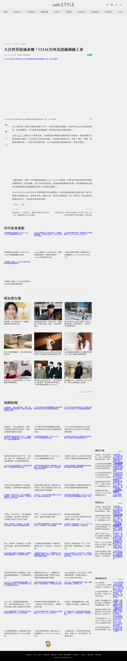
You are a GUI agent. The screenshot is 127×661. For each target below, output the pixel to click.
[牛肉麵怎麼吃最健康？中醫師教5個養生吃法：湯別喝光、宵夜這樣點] (48, 532)
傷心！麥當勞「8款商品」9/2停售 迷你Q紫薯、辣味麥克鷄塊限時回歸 (18, 546)
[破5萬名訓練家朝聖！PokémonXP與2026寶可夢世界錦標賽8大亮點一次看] (78, 503)
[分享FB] (6, 125)
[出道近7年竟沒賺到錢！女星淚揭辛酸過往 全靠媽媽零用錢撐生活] (18, 474)
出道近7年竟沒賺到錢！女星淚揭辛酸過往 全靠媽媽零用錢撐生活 (17, 486)
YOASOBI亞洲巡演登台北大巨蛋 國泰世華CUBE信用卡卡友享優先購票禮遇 (78, 429)
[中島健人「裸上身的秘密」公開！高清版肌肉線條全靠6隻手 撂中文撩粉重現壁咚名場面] (18, 415)
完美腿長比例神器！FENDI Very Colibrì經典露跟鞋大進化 (17, 253)
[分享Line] (6, 131)
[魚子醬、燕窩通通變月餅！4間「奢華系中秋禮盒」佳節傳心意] (78, 590)
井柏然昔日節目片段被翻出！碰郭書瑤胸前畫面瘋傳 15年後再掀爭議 (17, 575)
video (120, 12)
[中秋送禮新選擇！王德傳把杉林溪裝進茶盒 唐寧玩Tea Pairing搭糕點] (18, 620)
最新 (6, 12)
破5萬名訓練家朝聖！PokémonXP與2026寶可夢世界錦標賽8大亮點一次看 (78, 516)
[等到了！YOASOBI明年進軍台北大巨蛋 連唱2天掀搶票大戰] (48, 503)
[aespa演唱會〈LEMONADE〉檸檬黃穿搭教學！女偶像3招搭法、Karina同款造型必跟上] (48, 241)
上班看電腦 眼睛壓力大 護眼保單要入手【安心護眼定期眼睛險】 (78, 353)
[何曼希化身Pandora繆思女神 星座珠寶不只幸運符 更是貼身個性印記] (78, 445)
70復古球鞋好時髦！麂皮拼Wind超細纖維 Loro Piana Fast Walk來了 (77, 254)
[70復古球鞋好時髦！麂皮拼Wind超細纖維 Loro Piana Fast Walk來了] (78, 241)
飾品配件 (23, 44)
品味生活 (81, 12)
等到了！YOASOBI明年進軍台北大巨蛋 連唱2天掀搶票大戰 (47, 515)
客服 (39, 654)
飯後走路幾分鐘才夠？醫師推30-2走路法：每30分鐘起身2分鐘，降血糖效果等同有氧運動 (47, 487)
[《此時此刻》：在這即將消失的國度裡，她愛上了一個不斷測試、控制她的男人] (78, 620)
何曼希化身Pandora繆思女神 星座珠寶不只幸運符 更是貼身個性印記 (47, 353)
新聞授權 (46, 654)
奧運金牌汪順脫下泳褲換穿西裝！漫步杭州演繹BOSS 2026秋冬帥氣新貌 (103, 612)
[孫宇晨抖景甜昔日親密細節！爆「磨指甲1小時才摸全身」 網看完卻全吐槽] (48, 590)
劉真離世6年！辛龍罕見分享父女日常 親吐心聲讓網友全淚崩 (78, 381)
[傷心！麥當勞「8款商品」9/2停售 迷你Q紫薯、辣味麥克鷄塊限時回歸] (18, 532)
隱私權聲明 (67, 654)
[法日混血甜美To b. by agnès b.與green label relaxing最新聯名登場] (118, 620)
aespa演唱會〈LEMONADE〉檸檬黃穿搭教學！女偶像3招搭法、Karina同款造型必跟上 (48, 254)
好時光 (57, 12)
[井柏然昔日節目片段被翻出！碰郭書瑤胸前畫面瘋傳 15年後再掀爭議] (18, 561)
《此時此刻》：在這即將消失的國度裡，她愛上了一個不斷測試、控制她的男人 (78, 633)
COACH (16, 204)
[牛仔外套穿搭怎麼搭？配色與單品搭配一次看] (118, 629)
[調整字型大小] (6, 145)
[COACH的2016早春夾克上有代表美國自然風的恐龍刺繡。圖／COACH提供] (48, 87)
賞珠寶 (68, 12)
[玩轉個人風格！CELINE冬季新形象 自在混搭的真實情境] (18, 270)
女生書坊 (108, 12)
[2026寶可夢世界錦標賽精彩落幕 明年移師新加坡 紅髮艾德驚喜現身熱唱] (48, 415)
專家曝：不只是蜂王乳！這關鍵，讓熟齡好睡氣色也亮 (17, 323)
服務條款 (54, 654)
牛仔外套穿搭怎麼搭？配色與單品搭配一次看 (103, 628)
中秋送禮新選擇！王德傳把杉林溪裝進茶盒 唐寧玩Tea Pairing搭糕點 (17, 633)
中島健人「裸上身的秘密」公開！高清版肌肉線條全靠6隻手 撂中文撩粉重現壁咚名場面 (17, 429)
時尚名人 (17, 12)
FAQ (35, 654)
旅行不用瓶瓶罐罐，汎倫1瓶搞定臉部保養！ (18, 353)
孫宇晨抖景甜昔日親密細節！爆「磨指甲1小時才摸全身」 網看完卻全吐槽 (47, 604)
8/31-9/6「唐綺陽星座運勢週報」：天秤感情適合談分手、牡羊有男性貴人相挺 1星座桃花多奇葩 (17, 604)
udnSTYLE (7, 44)
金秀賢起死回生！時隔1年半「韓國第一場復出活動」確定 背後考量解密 (48, 324)
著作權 (60, 654)
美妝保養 (44, 12)
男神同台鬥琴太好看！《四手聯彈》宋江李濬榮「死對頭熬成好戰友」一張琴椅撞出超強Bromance (48, 382)
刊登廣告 (29, 654)
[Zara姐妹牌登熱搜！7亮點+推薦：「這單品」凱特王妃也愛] (118, 593)
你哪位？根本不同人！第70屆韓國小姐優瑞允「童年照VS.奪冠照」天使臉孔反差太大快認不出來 (17, 516)
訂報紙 (83, 654)
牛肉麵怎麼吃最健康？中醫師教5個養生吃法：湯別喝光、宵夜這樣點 (47, 546)
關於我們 (90, 654)
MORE (120, 451)
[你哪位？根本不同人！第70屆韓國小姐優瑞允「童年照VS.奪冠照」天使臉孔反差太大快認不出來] (18, 503)
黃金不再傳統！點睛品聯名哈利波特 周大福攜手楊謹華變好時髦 (78, 486)
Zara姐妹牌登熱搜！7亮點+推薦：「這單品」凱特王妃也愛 (103, 593)
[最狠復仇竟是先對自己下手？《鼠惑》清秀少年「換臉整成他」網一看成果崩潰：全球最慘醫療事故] (18, 445)
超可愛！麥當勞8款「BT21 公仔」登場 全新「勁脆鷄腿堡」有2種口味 (78, 546)
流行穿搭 (30, 12)
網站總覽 (98, 654)
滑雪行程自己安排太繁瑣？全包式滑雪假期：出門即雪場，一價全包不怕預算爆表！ (77, 324)
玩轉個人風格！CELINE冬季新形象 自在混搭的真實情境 (17, 282)
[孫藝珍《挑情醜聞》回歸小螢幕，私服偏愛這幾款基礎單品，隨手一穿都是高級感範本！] (118, 602)
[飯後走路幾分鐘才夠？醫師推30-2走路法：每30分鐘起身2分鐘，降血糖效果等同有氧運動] (48, 474)
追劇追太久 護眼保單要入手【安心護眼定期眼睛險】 (17, 381)
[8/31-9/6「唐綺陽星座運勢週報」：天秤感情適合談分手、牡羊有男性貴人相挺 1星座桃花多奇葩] (18, 590)
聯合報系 (76, 654)
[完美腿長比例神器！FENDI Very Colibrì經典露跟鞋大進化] (18, 241)
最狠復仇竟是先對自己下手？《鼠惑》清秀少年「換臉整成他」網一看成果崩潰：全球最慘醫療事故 (17, 458)
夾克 (23, 204)
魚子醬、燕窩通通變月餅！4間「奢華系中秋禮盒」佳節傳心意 (77, 602)
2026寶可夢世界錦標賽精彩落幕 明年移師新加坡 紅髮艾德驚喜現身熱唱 (47, 429)
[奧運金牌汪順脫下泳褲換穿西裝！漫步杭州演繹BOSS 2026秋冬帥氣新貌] (118, 611)
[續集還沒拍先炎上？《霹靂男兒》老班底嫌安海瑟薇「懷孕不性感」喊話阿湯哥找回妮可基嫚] (48, 561)
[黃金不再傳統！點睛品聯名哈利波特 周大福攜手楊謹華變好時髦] (78, 474)
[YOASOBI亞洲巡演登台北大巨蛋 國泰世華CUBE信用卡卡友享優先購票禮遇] (78, 415)
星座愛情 (94, 12)
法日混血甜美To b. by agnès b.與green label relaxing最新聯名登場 (103, 620)
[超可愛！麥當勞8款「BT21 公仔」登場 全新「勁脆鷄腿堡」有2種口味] (78, 532)
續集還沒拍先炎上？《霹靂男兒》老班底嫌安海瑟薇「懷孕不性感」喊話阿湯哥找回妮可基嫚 (47, 575)
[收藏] (6, 138)
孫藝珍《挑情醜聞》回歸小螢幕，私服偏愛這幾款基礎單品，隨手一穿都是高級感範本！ (103, 603)
